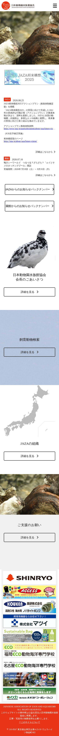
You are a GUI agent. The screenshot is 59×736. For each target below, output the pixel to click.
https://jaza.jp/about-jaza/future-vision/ (20, 141)
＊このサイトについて (29, 722)
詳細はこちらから (44, 152)
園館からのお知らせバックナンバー (27, 206)
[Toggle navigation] (55, 6)
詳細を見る (27, 291)
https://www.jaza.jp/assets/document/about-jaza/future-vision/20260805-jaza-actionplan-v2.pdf (29, 128)
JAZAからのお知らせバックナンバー (27, 189)
